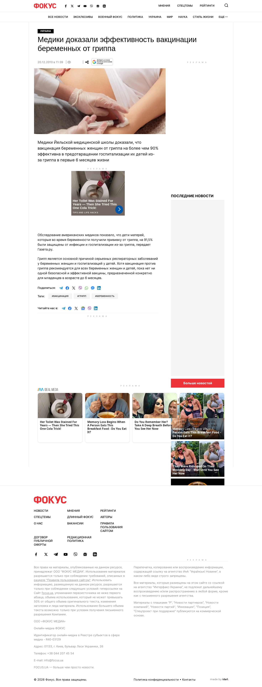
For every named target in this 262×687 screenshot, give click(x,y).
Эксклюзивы (83, 17)
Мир (170, 17)
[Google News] (98, 6)
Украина (154, 17)
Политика (135, 17)
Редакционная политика (79, 539)
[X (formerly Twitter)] (72, 6)
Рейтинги (207, 5)
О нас (38, 523)
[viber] (75, 554)
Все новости (58, 17)
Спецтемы (185, 5)
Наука (182, 17)
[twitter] (46, 554)
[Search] (226, 5)
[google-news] (85, 554)
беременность (105, 296)
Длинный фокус (80, 517)
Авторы (106, 517)
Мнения (164, 5)
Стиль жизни (203, 17)
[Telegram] (78, 6)
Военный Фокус (110, 17)
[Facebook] (66, 6)
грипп (82, 296)
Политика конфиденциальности (156, 679)
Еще (222, 17)
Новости (41, 510)
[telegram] (56, 554)
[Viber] (91, 6)
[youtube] (65, 554)
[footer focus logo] (50, 500)
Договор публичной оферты (43, 540)
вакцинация (60, 296)
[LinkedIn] (104, 6)
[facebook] (36, 554)
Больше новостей (197, 383)
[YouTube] (85, 6)
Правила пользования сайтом (111, 527)
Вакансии (75, 523)
